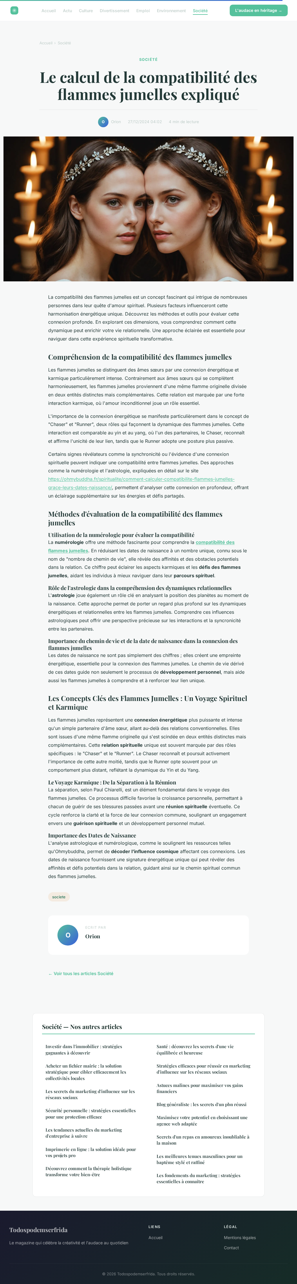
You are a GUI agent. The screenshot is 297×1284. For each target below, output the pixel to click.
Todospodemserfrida (38, 1229)
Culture (86, 10)
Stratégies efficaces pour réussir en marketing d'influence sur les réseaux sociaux (203, 1069)
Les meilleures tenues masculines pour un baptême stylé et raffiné (199, 1159)
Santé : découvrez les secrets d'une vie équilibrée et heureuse (195, 1049)
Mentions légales (240, 1237)
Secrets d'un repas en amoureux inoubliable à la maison (203, 1140)
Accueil (48, 10)
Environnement (171, 10)
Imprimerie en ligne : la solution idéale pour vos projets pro (91, 1152)
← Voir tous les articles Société (80, 973)
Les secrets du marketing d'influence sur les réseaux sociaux (90, 1094)
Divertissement (114, 10)
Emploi (143, 10)
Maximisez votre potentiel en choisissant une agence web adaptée (202, 1120)
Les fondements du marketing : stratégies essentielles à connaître (198, 1178)
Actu (67, 10)
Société (200, 10)
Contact (231, 1247)
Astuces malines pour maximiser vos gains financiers (200, 1088)
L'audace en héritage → (258, 10)
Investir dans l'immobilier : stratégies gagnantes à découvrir (84, 1049)
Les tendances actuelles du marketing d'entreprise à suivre (84, 1133)
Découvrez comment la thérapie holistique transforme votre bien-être (89, 1171)
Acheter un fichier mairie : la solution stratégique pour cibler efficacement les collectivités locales (86, 1072)
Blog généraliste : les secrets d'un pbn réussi (202, 1104)
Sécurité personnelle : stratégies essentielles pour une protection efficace (91, 1113)
